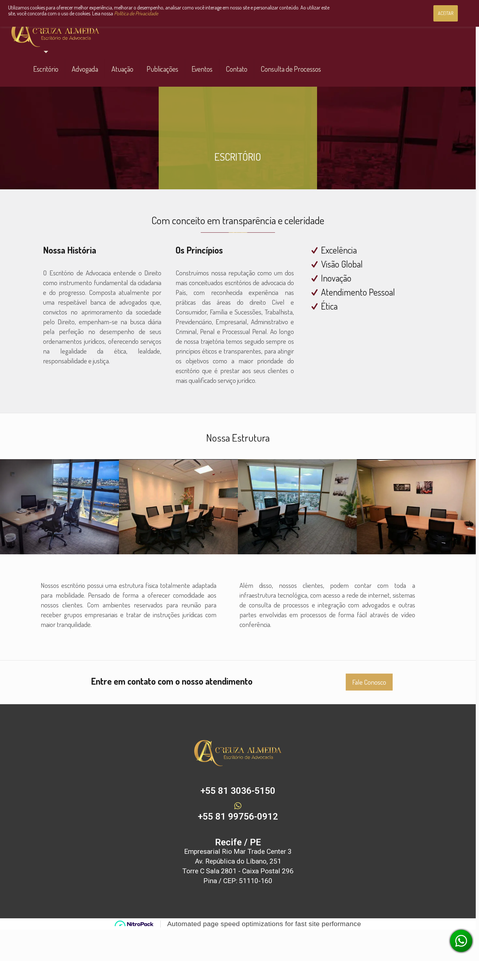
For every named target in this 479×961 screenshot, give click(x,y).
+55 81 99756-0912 (238, 816)
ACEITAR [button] (445, 13)
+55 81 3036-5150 (237, 790)
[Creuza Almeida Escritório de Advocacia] (55, 33)
